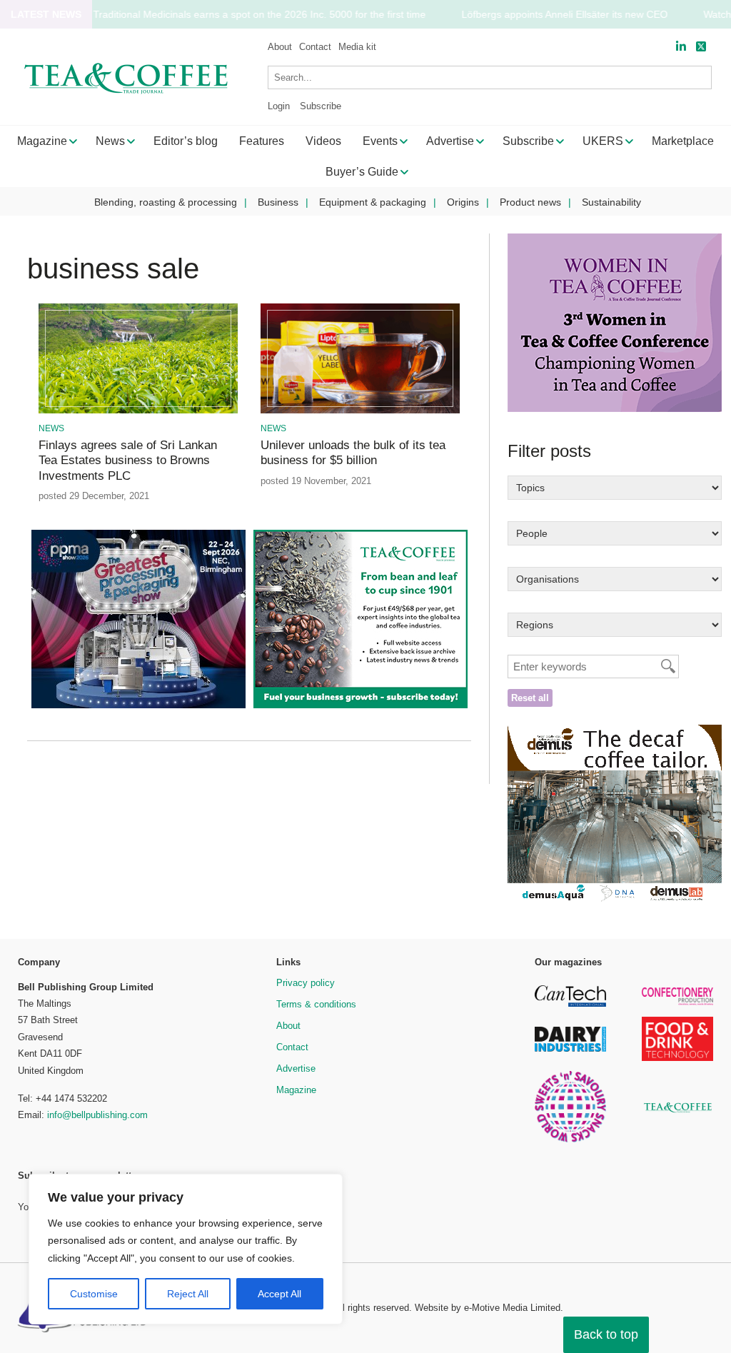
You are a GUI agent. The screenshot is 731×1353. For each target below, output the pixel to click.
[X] (701, 47)
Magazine (296, 1090)
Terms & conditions (316, 1004)
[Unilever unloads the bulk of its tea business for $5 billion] (360, 411)
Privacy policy (305, 982)
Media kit (357, 46)
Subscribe (320, 106)
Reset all (530, 698)
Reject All (187, 1293)
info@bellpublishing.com (97, 1115)
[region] (186, 1249)
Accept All (279, 1293)
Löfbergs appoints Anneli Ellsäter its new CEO (564, 14)
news (51, 428)
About (280, 46)
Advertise (296, 1068)
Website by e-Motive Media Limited (487, 1307)
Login (279, 106)
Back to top (606, 1334)
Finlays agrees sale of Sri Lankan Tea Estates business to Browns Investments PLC (128, 460)
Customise (94, 1293)
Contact (315, 46)
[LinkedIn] (681, 47)
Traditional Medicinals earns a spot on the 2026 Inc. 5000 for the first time (259, 14)
